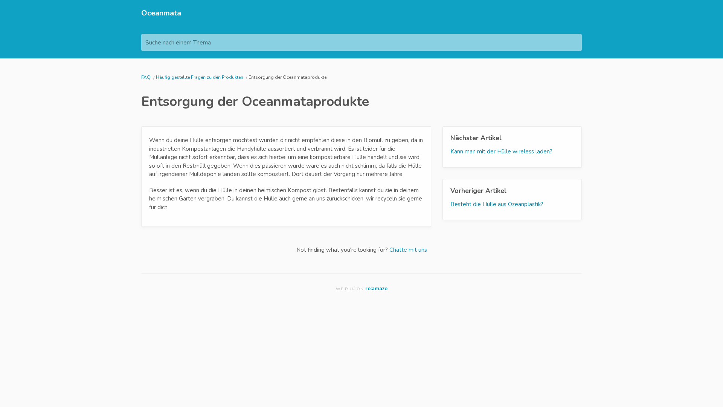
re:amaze (376, 288)
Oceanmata (161, 13)
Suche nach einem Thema (178, 42)
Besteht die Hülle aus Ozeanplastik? (496, 204)
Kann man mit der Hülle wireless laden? (501, 151)
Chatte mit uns (408, 250)
